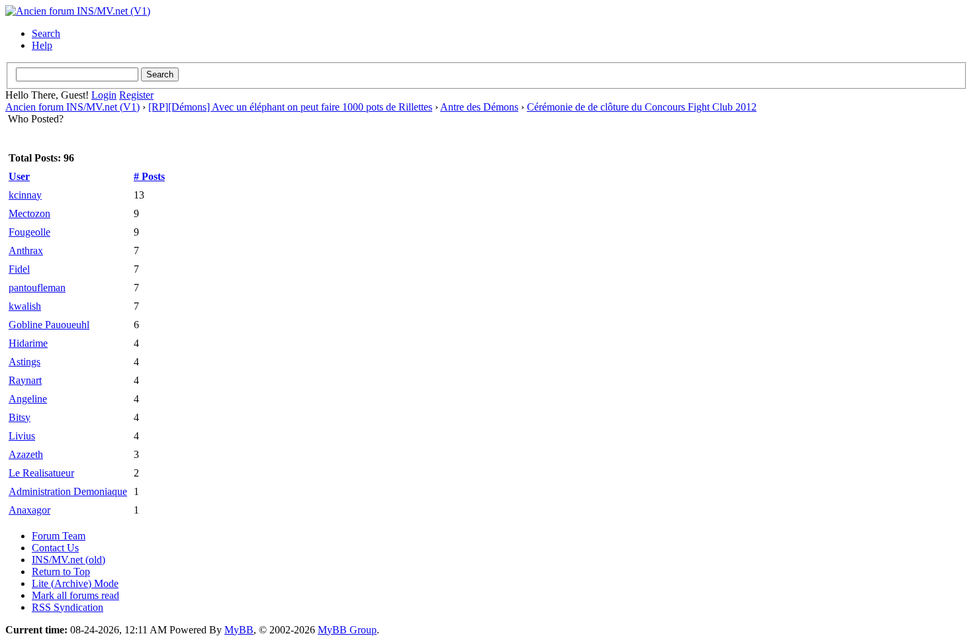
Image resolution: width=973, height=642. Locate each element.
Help (42, 45)
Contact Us (55, 547)
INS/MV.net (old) (68, 559)
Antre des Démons (479, 107)
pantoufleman (37, 287)
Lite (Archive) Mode (75, 583)
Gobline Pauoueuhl (49, 324)
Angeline (28, 398)
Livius (22, 435)
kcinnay (25, 195)
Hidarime (28, 343)
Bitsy (19, 417)
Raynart (25, 380)
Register (136, 95)
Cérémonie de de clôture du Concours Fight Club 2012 (642, 107)
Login (103, 95)
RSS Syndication (67, 607)
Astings (24, 361)
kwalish (25, 306)
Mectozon (29, 213)
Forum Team (58, 535)
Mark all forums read (75, 595)
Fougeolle (29, 232)
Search (46, 33)
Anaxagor (29, 510)
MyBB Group (347, 629)
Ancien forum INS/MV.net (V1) (72, 107)
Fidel (19, 269)
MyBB (239, 629)
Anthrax (26, 250)
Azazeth (26, 454)
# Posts (149, 176)
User (19, 176)
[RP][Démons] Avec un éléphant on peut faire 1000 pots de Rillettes (290, 107)
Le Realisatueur (41, 473)
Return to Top (61, 571)
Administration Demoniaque (68, 491)
